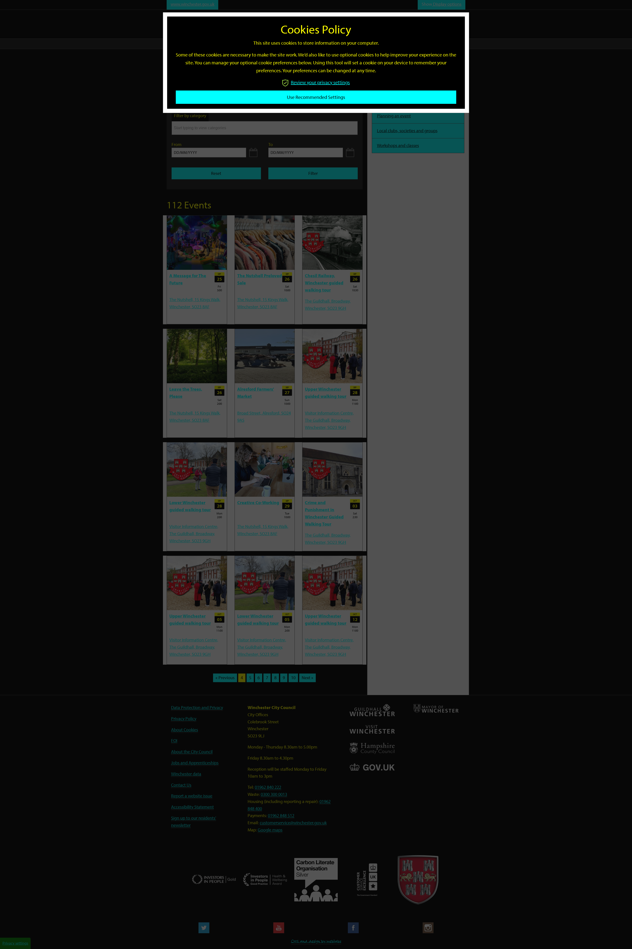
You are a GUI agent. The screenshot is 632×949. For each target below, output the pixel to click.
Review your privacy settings (320, 82)
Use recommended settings (316, 97)
